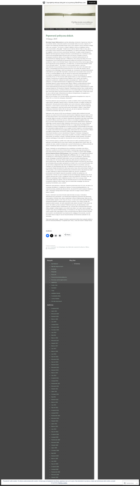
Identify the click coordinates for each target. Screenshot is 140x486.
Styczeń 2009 (54, 463)
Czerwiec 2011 (55, 394)
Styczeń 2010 (54, 431)
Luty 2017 (53, 348)
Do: (75, 28)
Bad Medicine (54, 263)
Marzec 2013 (54, 372)
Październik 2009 (55, 439)
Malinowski (70, 247)
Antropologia (62, 247)
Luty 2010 (53, 429)
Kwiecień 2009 (55, 456)
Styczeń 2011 (54, 407)
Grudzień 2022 (55, 308)
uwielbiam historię (55, 293)
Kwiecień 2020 (55, 316)
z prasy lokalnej (55, 298)
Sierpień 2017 (54, 343)
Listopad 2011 (54, 380)
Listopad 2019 (54, 324)
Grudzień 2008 (55, 466)
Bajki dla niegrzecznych (57, 266)
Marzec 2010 (54, 426)
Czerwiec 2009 (55, 450)
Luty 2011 (53, 405)
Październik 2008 (55, 472)
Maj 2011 (53, 397)
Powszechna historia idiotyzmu (59, 277)
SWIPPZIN (54, 282)
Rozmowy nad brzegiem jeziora (59, 279)
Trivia (52, 290)
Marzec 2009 (54, 458)
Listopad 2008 (54, 469)
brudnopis (53, 247)
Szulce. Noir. (54, 285)
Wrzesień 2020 (55, 313)
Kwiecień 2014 (55, 364)
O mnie (70, 28)
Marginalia (53, 271)
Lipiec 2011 (54, 391)
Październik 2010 (55, 415)
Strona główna (49, 28)
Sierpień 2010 (54, 421)
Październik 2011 (55, 383)
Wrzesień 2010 (55, 418)
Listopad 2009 (54, 437)
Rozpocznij (92, 2)
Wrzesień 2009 (55, 442)
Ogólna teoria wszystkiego (82, 21)
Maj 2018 (53, 335)
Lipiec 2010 (54, 423)
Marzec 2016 (54, 351)
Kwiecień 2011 (54, 399)
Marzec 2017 (54, 346)
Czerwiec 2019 (55, 329)
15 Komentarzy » (51, 248)
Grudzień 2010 (55, 410)
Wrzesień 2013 (55, 367)
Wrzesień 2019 (55, 327)
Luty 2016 (53, 354)
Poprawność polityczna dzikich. (59, 35)
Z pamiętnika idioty (56, 296)
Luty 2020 (53, 321)
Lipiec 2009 (54, 447)
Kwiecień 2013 (55, 370)
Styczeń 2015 (54, 362)
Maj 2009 (53, 453)
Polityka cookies (62, 483)
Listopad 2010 (54, 413)
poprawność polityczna (79, 247)
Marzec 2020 (54, 319)
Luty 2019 (53, 332)
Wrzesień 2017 (55, 340)
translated (53, 287)
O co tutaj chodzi (61, 28)
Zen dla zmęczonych (56, 301)
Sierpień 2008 (54, 477)
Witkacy (87, 247)
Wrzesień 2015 (55, 359)
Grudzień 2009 (55, 434)
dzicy (67, 247)
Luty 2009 (53, 461)
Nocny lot (53, 274)
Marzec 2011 (54, 402)
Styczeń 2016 (54, 356)
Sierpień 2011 (54, 388)
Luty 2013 (53, 375)
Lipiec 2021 (54, 311)
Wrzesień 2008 (55, 474)
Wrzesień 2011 (55, 386)
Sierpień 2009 (54, 445)
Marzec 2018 (54, 338)
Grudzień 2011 (55, 378)
